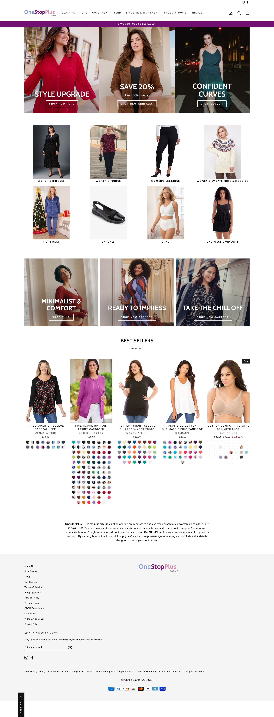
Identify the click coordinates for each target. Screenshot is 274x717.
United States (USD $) (137, 680)
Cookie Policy (31, 624)
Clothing (68, 13)
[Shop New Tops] (61, 70)
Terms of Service (33, 587)
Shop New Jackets (212, 317)
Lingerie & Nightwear (142, 13)
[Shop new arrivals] (136, 70)
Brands (197, 13)
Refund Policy (31, 598)
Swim (117, 13)
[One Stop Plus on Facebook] (32, 657)
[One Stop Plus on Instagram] (26, 657)
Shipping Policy (32, 592)
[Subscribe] (70, 647)
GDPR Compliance (34, 608)
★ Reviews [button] (21, 705)
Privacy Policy (31, 603)
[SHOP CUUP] (61, 292)
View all (137, 348)
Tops (84, 13)
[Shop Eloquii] (212, 70)
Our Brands (30, 582)
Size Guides (30, 571)
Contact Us (30, 613)
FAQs (27, 577)
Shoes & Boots (175, 13)
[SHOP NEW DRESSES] (137, 292)
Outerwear (100, 13)
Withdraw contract (34, 619)
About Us (29, 566)
